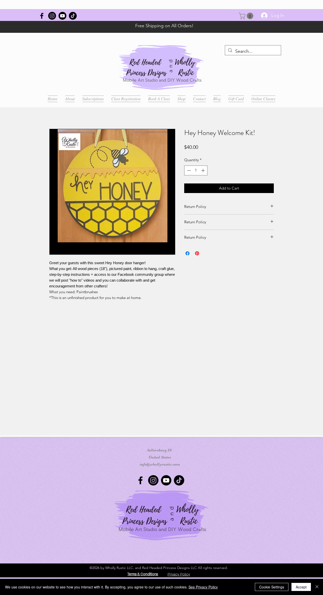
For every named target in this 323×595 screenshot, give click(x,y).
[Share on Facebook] (187, 253)
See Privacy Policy (203, 586)
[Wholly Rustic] (42, 16)
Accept (301, 586)
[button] (247, 16)
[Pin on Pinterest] (197, 253)
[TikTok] (73, 16)
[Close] (317, 587)
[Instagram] (52, 16)
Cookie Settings (271, 586)
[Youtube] (62, 16)
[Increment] (203, 170)
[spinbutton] (196, 170)
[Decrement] (188, 170)
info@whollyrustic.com (160, 464)
